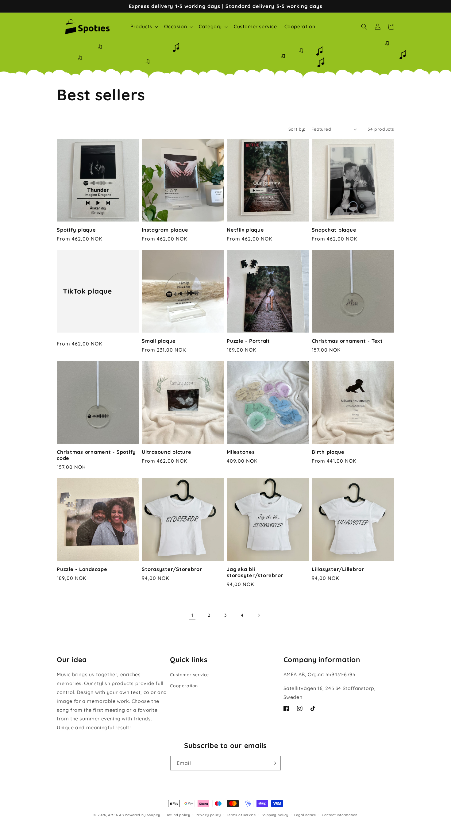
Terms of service (241, 815)
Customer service (189, 674)
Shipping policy (275, 815)
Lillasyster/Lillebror (338, 569)
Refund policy (178, 815)
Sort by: (296, 129)
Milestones (241, 452)
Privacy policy (208, 815)
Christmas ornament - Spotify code (96, 455)
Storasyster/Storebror (172, 569)
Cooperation (184, 685)
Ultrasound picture (166, 452)
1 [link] (192, 615)
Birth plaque (328, 452)
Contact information (339, 815)
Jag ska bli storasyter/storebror (255, 572)
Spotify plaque (76, 230)
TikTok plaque (87, 291)
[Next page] (258, 615)
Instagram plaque (165, 230)
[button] (144, 26)
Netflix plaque (245, 230)
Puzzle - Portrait (248, 341)
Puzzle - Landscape (82, 569)
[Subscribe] (273, 763)
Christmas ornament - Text (347, 341)
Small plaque (159, 341)
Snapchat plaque (334, 230)
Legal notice (305, 815)
